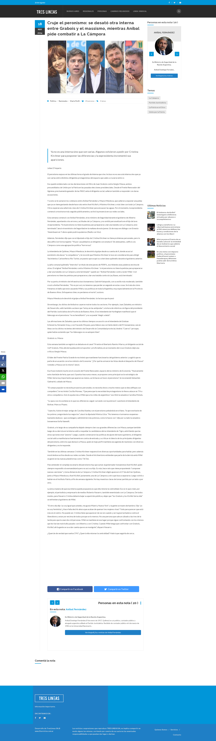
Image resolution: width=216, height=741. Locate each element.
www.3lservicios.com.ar (44, 731)
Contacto (177, 735)
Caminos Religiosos (119, 11)
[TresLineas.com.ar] (49, 11)
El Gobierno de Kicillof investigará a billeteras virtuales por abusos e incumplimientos (166, 215)
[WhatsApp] (3, 377)
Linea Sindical (140, 11)
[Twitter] (176, 2)
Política (53, 101)
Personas (102, 11)
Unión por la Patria (157, 112)
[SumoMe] (3, 389)
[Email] (3, 383)
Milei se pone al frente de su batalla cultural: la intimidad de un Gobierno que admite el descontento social (169, 242)
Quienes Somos (160, 730)
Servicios (174, 730)
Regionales (88, 11)
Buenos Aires (73, 11)
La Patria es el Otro (157, 107)
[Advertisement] (95, 127)
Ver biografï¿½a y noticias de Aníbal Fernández (103, 632)
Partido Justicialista (157, 103)
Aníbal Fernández (76, 609)
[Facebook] (170, 2)
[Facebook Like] (3, 364)
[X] (3, 370)
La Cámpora (154, 98)
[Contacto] (180, 2)
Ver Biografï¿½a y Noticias (164, 76)
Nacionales (63, 101)
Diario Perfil (75, 101)
